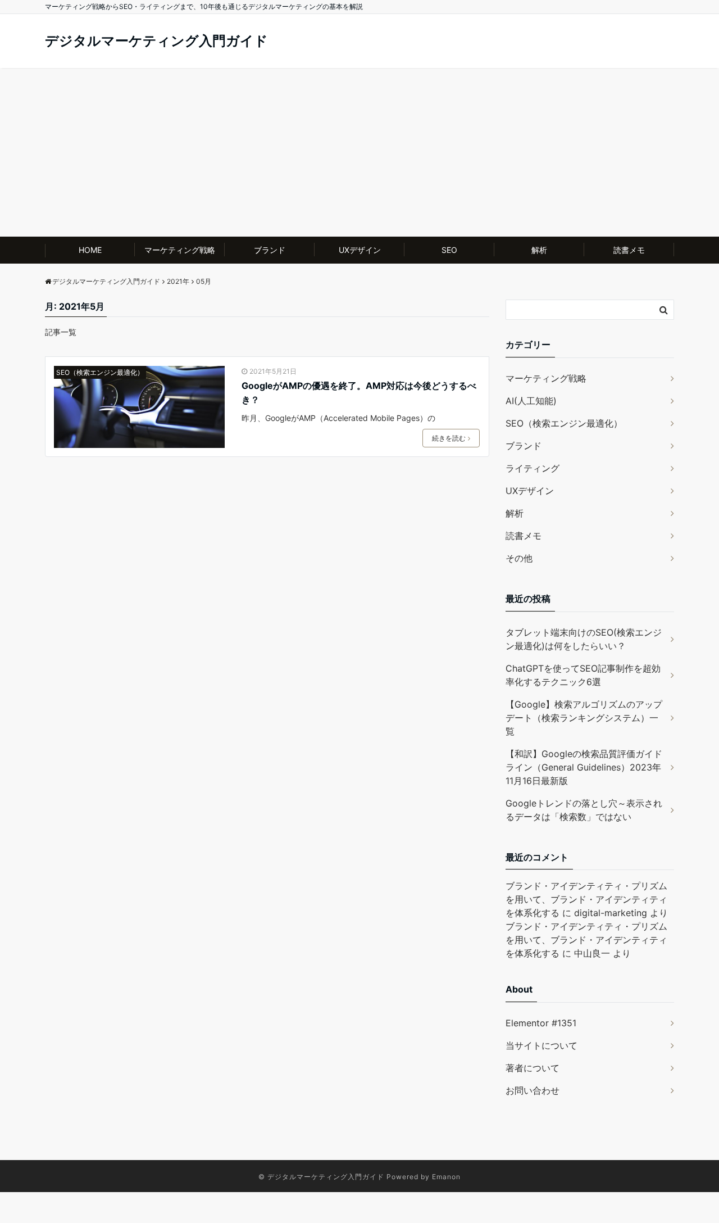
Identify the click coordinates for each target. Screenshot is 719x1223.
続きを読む (449, 438)
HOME (90, 250)
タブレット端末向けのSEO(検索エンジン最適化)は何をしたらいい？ (584, 639)
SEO (449, 250)
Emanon (446, 1176)
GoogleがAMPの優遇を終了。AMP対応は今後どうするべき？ (359, 393)
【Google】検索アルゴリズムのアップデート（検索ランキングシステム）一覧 (584, 718)
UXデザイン (360, 250)
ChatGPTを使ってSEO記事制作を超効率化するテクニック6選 (583, 675)
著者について (532, 1067)
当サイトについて (541, 1045)
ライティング (532, 468)
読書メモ (629, 250)
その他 (519, 558)
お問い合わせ (532, 1090)
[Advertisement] (359, 152)
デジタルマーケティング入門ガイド (156, 41)
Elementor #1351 (541, 1023)
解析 (539, 250)
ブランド (269, 250)
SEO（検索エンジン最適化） (100, 372)
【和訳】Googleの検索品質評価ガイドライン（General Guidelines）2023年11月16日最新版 (584, 767)
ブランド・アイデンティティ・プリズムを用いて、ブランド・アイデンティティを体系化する (586, 899)
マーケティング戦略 (179, 250)
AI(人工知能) (531, 400)
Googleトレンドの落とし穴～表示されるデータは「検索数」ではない (584, 810)
